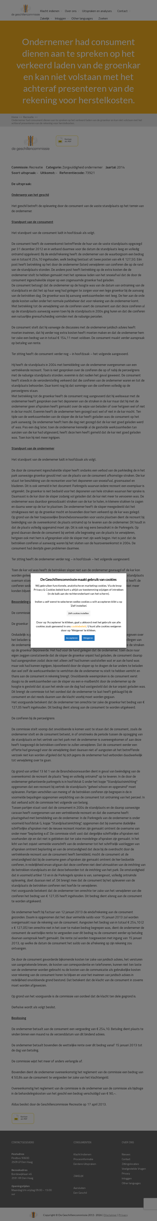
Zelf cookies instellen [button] (78, 613)
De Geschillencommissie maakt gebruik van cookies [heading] (78, 579)
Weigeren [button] (88, 637)
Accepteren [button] (72, 637)
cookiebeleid (78, 626)
